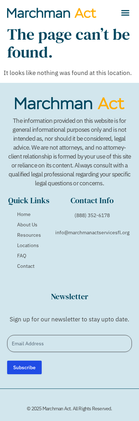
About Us (27, 224)
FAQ (21, 255)
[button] (125, 12)
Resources (29, 235)
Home (24, 214)
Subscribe (24, 367)
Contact (26, 266)
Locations (28, 245)
